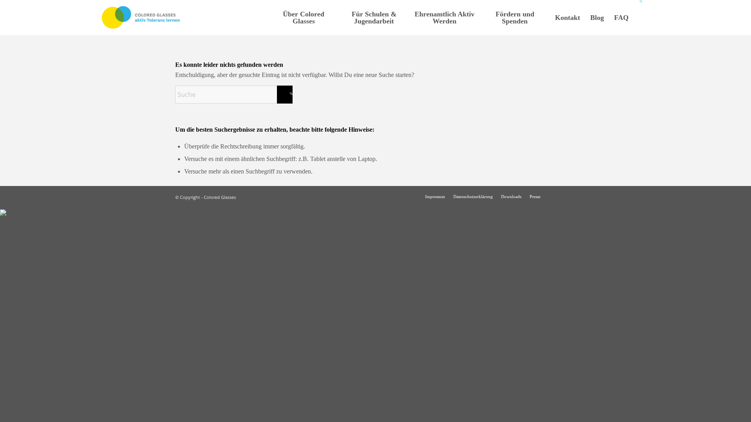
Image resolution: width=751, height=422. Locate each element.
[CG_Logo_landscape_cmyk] (141, 17)
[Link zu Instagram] (558, 196)
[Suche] (641, 17)
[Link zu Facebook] (570, 196)
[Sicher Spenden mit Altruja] (3, 213)
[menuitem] (303, 17)
